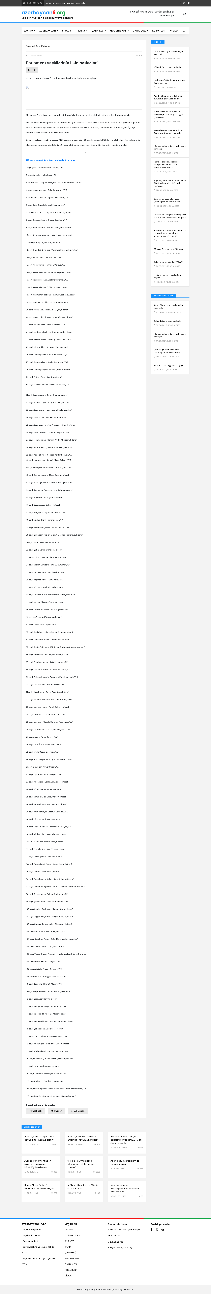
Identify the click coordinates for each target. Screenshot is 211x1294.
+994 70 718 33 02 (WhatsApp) (124, 1229)
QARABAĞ (97, 31)
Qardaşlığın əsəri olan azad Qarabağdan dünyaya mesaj (167, 353)
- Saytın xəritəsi (30, 1241)
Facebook (36, 1111)
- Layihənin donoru (32, 1235)
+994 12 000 (114, 1235)
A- (29, 70)
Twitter (57, 1111)
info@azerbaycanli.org (120, 1247)
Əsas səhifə (32, 46)
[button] (183, 30)
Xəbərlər (45, 46)
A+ (35, 70)
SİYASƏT (67, 31)
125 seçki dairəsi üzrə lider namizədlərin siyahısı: (51, 160)
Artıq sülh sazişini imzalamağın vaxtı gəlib (55, 3)
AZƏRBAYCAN (47, 31)
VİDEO (174, 31)
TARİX (81, 31)
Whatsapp (79, 1111)
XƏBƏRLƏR (158, 31)
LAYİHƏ (28, 31)
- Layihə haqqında (31, 1229)
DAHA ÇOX (139, 31)
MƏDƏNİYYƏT (118, 31)
